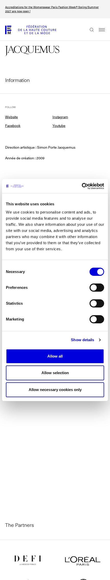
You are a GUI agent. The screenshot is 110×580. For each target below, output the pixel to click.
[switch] (97, 287)
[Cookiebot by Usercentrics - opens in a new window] (81, 186)
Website (11, 117)
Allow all (55, 356)
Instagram (60, 117)
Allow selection (55, 373)
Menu (99, 29)
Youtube (58, 125)
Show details (82, 340)
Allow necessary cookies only (55, 389)
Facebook (12, 125)
